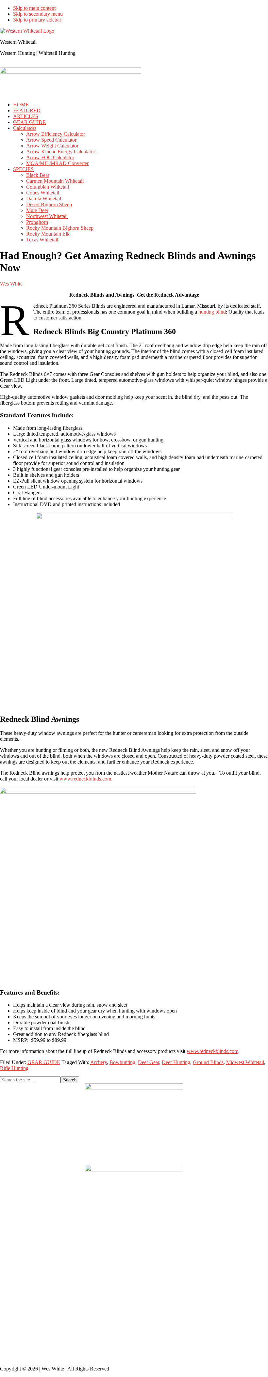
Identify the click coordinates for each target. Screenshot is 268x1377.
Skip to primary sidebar (37, 20)
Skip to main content (34, 8)
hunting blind (212, 312)
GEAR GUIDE (43, 1062)
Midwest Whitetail (245, 1062)
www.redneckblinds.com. (85, 778)
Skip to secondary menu (38, 14)
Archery (98, 1062)
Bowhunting (122, 1062)
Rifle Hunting (14, 1068)
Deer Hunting (176, 1062)
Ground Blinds (208, 1062)
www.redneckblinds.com (212, 1051)
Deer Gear (148, 1062)
